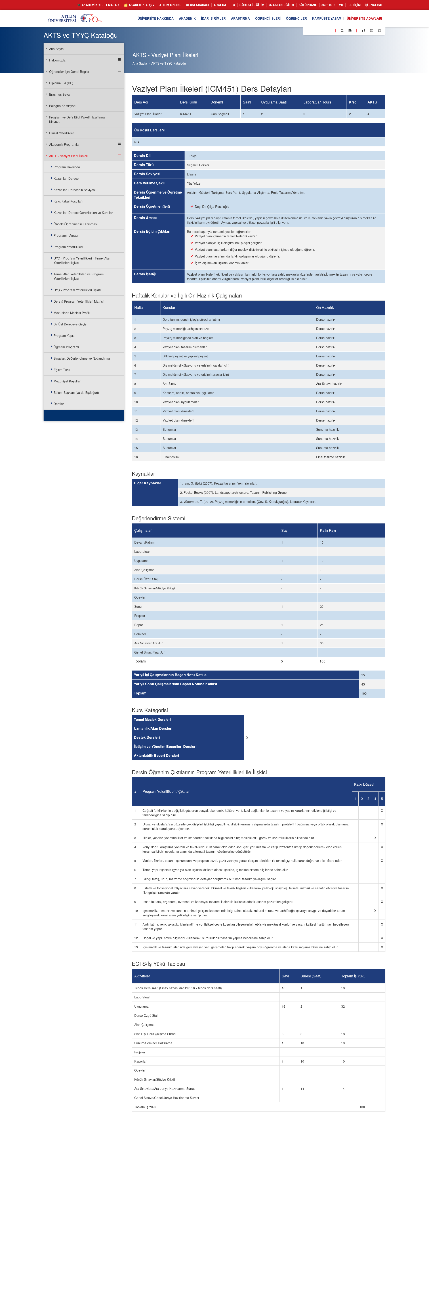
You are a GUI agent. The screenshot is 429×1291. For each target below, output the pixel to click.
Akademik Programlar (64, 144)
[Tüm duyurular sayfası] (363, 30)
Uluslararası (197, 5)
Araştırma (240, 18)
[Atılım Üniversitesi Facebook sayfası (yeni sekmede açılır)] (307, 30)
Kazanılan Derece (66, 178)
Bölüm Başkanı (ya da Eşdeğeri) (76, 392)
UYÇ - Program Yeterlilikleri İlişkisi (77, 290)
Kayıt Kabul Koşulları (68, 201)
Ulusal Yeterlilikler (61, 133)
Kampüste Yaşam (326, 18)
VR (341, 5)
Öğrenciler (296, 18)
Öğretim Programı (66, 347)
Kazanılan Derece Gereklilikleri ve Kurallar (83, 212)
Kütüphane (308, 5)
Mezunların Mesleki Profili (72, 312)
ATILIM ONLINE (170, 5)
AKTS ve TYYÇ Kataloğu (168, 63)
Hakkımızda (57, 60)
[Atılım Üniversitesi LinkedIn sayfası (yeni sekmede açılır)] (318, 30)
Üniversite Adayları (364, 18)
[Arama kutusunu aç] (342, 30)
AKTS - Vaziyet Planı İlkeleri (68, 156)
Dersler (59, 403)
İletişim (354, 5)
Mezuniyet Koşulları (67, 381)
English (375, 5)
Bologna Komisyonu (63, 105)
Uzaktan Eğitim (281, 5)
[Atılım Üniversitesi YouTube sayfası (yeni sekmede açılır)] (330, 30)
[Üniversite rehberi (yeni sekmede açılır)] (350, 30)
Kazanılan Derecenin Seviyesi (74, 190)
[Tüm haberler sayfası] (371, 30)
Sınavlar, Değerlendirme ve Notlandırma (82, 358)
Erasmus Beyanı (60, 94)
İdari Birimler (213, 18)
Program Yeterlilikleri (68, 247)
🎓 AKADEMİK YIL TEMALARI (98, 5)
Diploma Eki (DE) (61, 83)
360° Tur (328, 5)
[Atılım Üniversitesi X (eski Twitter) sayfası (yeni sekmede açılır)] (313, 31)
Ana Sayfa (139, 63)
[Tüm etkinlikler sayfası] (380, 30)
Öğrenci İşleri (268, 18)
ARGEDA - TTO (224, 5)
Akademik (187, 18)
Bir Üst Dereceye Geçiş (70, 324)
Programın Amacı (66, 235)
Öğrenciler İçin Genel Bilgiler (69, 71)
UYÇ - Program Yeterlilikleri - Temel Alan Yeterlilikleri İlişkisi (82, 260)
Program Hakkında (67, 167)
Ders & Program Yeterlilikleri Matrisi (78, 301)
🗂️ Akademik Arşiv (139, 5)
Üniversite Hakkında (156, 18)
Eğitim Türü (62, 369)
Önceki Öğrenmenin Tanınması (75, 224)
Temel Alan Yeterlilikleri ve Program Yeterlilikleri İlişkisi (79, 276)
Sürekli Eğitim (252, 5)
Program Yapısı (64, 335)
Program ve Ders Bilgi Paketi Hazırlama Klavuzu (77, 119)
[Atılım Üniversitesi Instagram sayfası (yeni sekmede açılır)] (324, 30)
